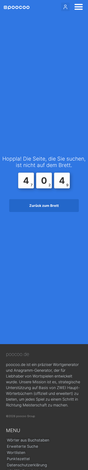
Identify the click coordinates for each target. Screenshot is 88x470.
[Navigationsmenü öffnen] (77, 7)
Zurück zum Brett (44, 205)
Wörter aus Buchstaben (28, 440)
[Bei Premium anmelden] (65, 7)
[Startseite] (16, 7)
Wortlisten (16, 452)
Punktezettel (18, 459)
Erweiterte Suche (22, 446)
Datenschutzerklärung (27, 465)
